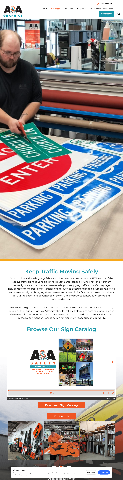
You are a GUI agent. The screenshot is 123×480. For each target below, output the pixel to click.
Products (55, 9)
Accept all (104, 472)
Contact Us (106, 14)
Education (68, 9)
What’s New (95, 9)
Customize (91, 472)
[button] (119, 14)
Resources (108, 9)
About (44, 9)
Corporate (81, 9)
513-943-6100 (106, 3)
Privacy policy (23, 475)
